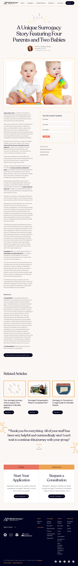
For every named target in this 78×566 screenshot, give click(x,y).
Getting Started (49, 522)
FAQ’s (59, 534)
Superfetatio (7, 251)
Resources (51, 3)
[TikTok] (73, 562)
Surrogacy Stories (70, 522)
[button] (23, 3)
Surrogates (30, 3)
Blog (68, 526)
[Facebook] (56, 562)
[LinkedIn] (69, 562)
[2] (22, 253)
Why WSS (49, 526)
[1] (11, 251)
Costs (59, 531)
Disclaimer (39, 560)
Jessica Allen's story (9, 113)
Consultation (60, 536)
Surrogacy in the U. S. (61, 540)
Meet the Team (39, 522)
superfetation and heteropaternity (13, 253)
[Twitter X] (65, 562)
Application (50, 538)
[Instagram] (60, 562)
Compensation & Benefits (51, 534)
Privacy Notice (7, 562)
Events (69, 528)
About (22, 3)
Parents (59, 518)
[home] (11, 3)
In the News (60, 3)
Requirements (51, 528)
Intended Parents (40, 3)
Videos (69, 531)
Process (49, 531)
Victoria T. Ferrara (46, 46)
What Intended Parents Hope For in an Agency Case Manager (60, 549)
